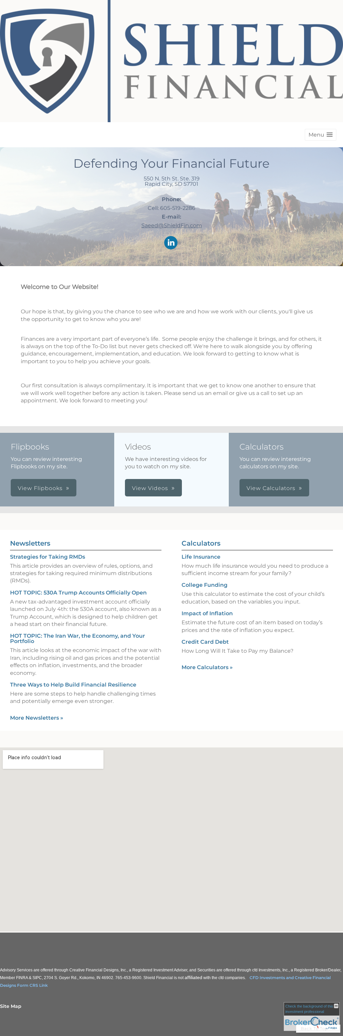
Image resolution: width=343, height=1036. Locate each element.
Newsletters (30, 543)
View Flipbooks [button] (40, 488)
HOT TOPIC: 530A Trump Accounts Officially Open (78, 592)
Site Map (10, 1006)
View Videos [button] (150, 488)
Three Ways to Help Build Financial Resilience (73, 685)
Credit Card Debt (205, 642)
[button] (320, 135)
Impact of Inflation (207, 613)
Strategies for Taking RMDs (47, 557)
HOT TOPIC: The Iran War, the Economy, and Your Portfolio (77, 638)
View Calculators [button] (271, 488)
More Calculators (207, 667)
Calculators (201, 543)
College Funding (204, 585)
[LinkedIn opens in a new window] (171, 243)
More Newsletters (36, 718)
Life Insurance (201, 557)
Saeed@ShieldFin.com (171, 225)
